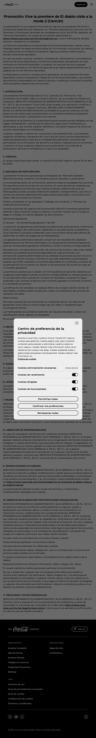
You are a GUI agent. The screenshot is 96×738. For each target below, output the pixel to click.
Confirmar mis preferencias (48, 406)
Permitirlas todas (48, 399)
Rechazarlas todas (48, 413)
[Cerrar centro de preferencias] (76, 323)
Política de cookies (27, 359)
